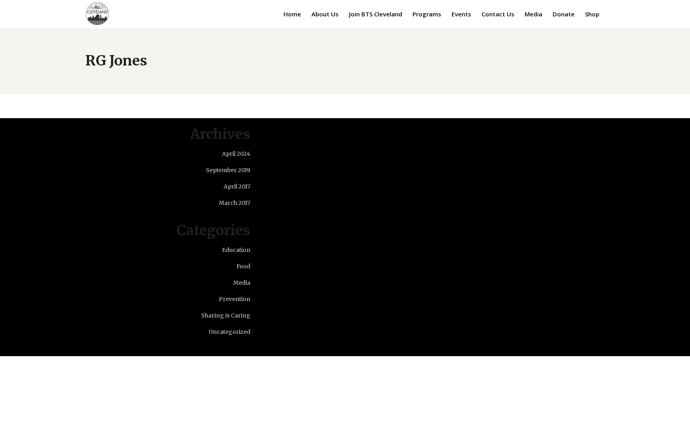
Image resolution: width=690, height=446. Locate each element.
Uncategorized (229, 331)
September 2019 (228, 170)
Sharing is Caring (225, 315)
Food (243, 266)
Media (241, 282)
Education (236, 250)
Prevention (234, 299)
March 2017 (234, 202)
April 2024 (236, 153)
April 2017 (237, 186)
